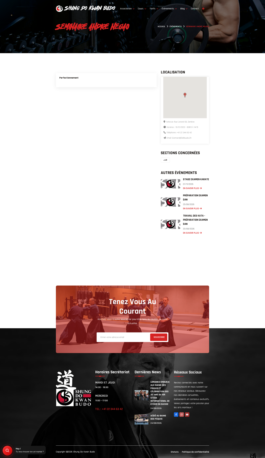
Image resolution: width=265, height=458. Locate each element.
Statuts (175, 451)
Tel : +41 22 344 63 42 (109, 409)
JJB (165, 160)
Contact (195, 8)
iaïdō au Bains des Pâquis (158, 417)
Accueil (161, 26)
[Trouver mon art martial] (7, 450)
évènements (176, 26)
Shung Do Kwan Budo (84, 451)
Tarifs (153, 8)
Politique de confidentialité (195, 451)
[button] (185, 95)
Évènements (168, 8)
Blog (182, 8)
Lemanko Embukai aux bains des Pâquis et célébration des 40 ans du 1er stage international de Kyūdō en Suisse (160, 393)
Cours (141, 8)
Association (126, 8)
